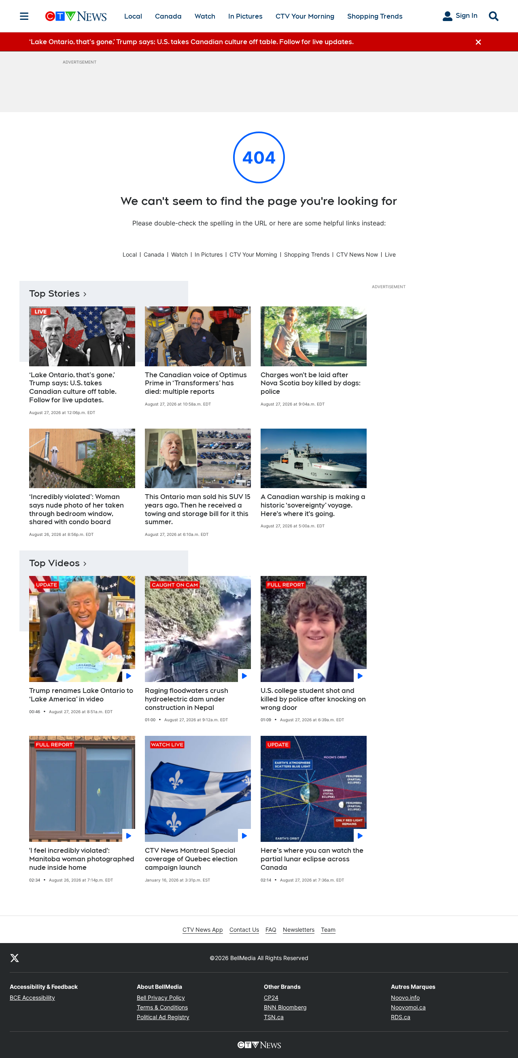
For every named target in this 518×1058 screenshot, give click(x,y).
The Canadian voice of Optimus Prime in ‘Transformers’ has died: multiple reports (196, 383)
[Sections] (24, 16)
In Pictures (245, 16)
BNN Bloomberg (285, 1007)
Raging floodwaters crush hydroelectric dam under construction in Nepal (186, 699)
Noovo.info (405, 997)
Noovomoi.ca (408, 1007)
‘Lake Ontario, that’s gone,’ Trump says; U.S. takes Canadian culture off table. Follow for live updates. (73, 387)
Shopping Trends (375, 16)
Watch (205, 16)
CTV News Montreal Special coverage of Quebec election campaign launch (191, 859)
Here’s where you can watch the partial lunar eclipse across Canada (312, 859)
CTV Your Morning (305, 16)
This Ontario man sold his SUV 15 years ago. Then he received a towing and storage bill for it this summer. (198, 509)
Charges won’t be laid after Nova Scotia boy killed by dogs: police (311, 383)
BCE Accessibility (32, 997)
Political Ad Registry (163, 1016)
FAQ (270, 929)
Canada (168, 16)
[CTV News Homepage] (75, 16)
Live (390, 254)
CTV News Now (357, 254)
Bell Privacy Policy (161, 997)
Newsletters (298, 929)
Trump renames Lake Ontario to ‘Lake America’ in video (81, 695)
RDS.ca (400, 1016)
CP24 (271, 997)
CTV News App (203, 929)
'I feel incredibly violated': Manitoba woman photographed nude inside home (81, 859)
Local (133, 16)
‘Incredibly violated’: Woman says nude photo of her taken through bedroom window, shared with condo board (76, 509)
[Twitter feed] (14, 957)
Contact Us (244, 929)
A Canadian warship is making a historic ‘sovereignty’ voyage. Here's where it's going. (313, 505)
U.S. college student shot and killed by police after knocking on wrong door (313, 699)
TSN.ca (274, 1016)
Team (328, 929)
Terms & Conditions (162, 1007)
